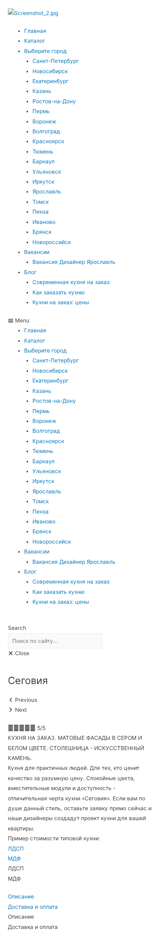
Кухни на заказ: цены (60, 302)
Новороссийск (51, 242)
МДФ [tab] (14, 879)
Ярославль (46, 191)
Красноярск (48, 141)
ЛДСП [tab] (16, 868)
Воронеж (44, 121)
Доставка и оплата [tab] (33, 927)
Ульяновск (46, 172)
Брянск (41, 232)
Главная (35, 31)
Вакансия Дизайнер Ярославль (74, 262)
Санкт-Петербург (55, 61)
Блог (30, 272)
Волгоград (46, 131)
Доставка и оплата (33, 907)
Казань (41, 91)
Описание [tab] (21, 916)
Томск (40, 202)
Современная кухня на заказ (71, 282)
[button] (81, 321)
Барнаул (43, 161)
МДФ (14, 858)
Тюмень (42, 151)
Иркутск (43, 181)
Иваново (43, 222)
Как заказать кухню (58, 292)
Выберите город (45, 51)
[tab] (81, 849)
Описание (21, 896)
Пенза (40, 211)
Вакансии (36, 252)
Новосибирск (50, 71)
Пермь (41, 111)
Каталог (34, 41)
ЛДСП (16, 848)
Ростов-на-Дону (54, 101)
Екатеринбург (50, 81)
